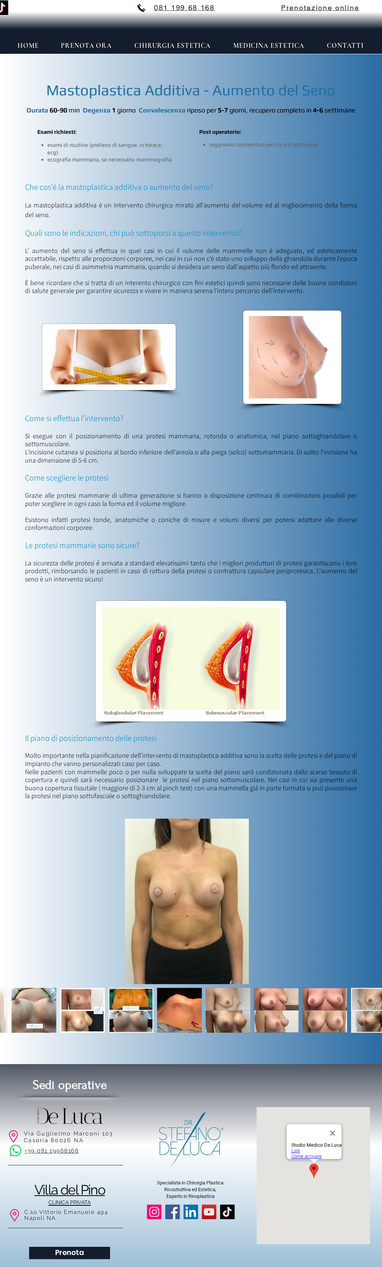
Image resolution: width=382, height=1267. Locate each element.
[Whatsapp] (15, 1150)
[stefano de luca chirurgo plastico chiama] (141, 7)
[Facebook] (172, 1212)
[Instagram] (154, 1212)
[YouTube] (209, 1212)
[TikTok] (227, 1212)
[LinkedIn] (191, 1212)
